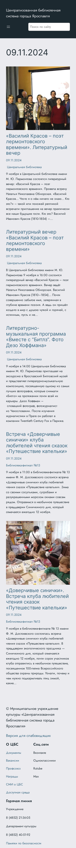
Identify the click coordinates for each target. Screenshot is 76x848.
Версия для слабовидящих (28, 735)
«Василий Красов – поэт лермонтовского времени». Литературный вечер (36, 144)
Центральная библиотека (24, 167)
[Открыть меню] (8, 26)
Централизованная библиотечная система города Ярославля (33, 13)
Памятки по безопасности (23, 843)
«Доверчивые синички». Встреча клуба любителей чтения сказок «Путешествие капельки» (37, 599)
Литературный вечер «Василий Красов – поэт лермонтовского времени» (35, 240)
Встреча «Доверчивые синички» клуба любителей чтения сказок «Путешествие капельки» (36, 442)
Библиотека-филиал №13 (23, 465)
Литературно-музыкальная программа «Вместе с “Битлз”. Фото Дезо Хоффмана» (36, 336)
